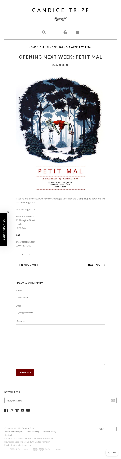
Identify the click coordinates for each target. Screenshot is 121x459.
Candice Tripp (28, 428)
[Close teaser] (8, 212)
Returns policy (49, 431)
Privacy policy (33, 431)
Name (19, 290)
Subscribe (61, 65)
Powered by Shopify (13, 431)
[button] (3, 229)
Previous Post (28, 265)
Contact (8, 435)
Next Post (95, 265)
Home (32, 47)
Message (20, 320)
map (18, 234)
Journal (44, 47)
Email (18, 305)
